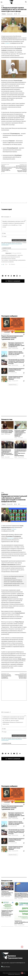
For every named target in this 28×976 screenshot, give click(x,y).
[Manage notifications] (22, 973)
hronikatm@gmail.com (20, 962)
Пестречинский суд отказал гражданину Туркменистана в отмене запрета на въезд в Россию (16, 361)
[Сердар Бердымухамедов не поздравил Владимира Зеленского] (4, 371)
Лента (2, 5)
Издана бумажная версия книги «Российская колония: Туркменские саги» (12, 337)
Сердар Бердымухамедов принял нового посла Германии (15, 378)
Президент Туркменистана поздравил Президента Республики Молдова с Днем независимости (16, 344)
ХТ (1, 334)
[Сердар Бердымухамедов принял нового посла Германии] (4, 379)
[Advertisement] (14, 188)
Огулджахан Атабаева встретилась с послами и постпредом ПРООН (7, 431)
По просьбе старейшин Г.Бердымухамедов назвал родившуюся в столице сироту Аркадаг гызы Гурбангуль (20, 433)
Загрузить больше (12, 384)
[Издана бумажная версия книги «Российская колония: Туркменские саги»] (12, 325)
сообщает (7, 43)
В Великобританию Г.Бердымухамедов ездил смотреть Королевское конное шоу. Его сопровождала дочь (7, 452)
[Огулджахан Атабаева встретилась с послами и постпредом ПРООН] (7, 425)
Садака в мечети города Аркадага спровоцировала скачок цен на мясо (15, 353)
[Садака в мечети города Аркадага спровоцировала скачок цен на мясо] (4, 354)
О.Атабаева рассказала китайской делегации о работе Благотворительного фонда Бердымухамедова (20, 452)
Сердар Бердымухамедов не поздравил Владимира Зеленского (16, 370)
